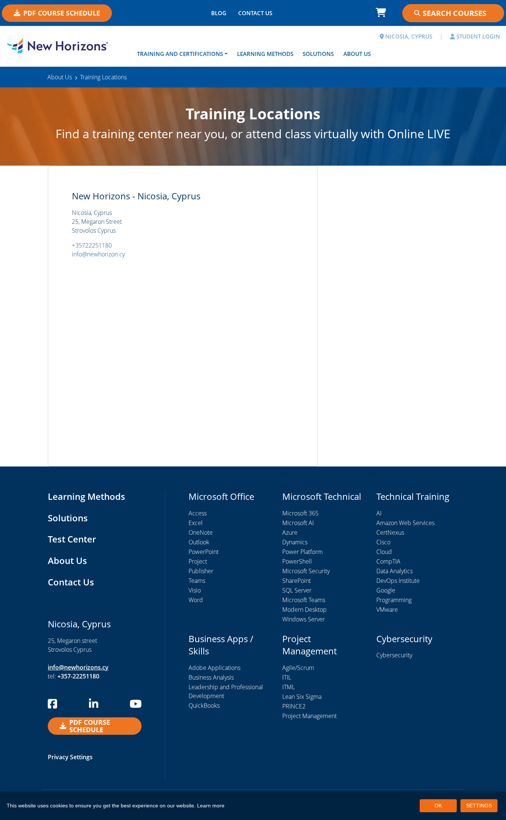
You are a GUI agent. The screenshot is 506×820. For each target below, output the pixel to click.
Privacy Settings (70, 757)
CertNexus (390, 532)
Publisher (201, 571)
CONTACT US (255, 13)
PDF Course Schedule (61, 13)
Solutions (318, 53)
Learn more (210, 806)
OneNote (201, 532)
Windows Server (303, 619)
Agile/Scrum (298, 668)
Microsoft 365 (300, 513)
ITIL (286, 677)
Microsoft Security (306, 571)
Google (385, 590)
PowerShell (297, 561)
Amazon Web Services (405, 523)
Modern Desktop (304, 609)
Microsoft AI (298, 523)
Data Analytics (394, 571)
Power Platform (302, 552)
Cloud (384, 552)
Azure (289, 532)
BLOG (218, 13)
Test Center (72, 539)
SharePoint (296, 581)
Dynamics (294, 542)
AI (379, 513)
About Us (357, 53)
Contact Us (71, 582)
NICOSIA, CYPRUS (408, 36)
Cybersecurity (394, 655)
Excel (196, 523)
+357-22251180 (78, 676)
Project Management (309, 716)
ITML (288, 687)
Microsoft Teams (303, 600)
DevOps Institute (398, 581)
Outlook (199, 542)
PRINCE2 (294, 706)
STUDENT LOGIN (477, 36)
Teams (197, 581)
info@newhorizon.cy (98, 254)
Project (198, 561)
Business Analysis (211, 677)
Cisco (383, 542)
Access (198, 513)
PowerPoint (204, 552)
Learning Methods (265, 53)
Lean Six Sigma (302, 697)
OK (438, 806)
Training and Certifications (180, 53)
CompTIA (388, 561)
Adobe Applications (214, 668)
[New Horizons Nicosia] (63, 45)
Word (196, 600)
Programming (394, 600)
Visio (195, 590)
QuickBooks (204, 705)
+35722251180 (92, 245)
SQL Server (297, 590)
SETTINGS (479, 806)
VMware (387, 609)
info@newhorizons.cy (78, 667)
